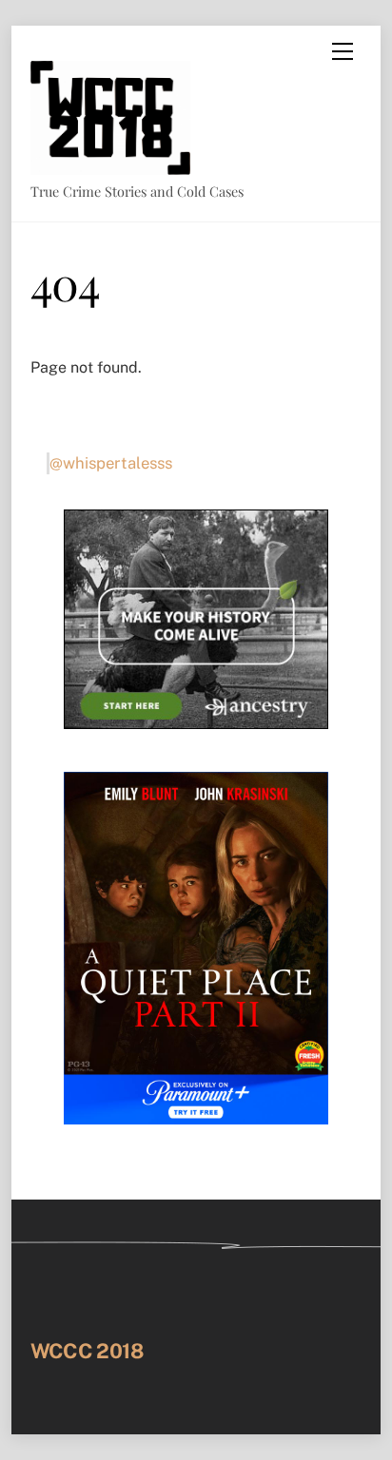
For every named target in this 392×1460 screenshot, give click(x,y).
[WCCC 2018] (110, 165)
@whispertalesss (110, 462)
